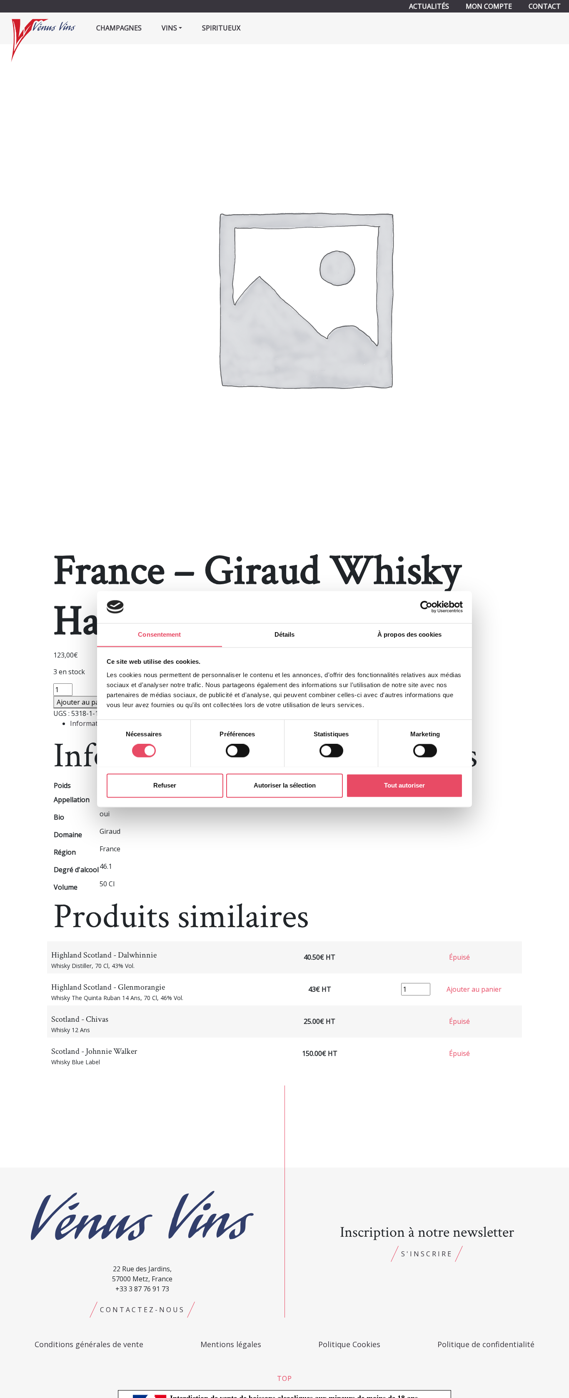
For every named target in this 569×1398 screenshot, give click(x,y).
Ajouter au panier (84, 702)
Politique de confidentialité (485, 1344)
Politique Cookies (349, 1344)
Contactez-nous (142, 1309)
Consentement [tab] (159, 634)
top (284, 1378)
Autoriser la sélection (285, 785)
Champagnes (119, 28)
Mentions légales (230, 1344)
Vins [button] (169, 28)
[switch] (238, 750)
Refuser (164, 785)
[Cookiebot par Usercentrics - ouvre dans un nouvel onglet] (426, 606)
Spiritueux (221, 28)
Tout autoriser (404, 785)
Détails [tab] (285, 634)
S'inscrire (427, 1253)
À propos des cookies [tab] (409, 634)
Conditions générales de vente (89, 1344)
